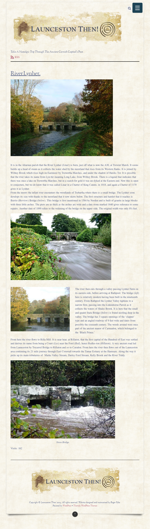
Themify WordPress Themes (85, 505)
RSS (17, 57)
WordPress (67, 505)
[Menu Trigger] (137, 8)
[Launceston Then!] (67, 45)
